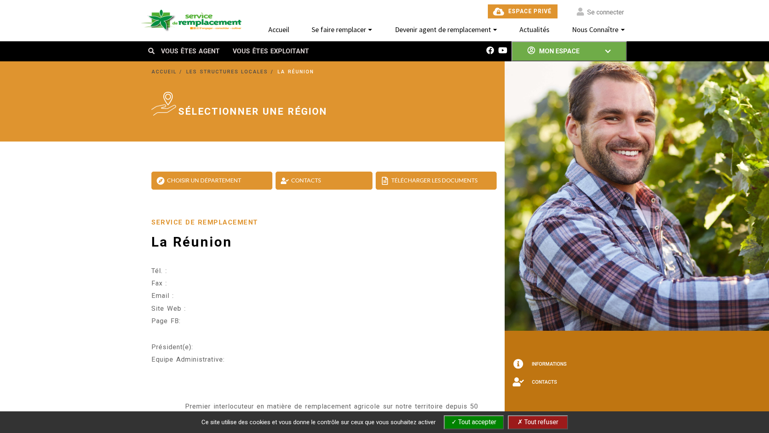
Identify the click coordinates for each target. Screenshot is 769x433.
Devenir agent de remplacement (443, 29)
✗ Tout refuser (537, 422)
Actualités (534, 29)
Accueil (278, 29)
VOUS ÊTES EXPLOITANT (271, 51)
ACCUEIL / (168, 72)
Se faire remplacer (339, 29)
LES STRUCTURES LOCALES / (231, 72)
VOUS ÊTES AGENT (190, 51)
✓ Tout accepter (473, 422)
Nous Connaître (595, 29)
